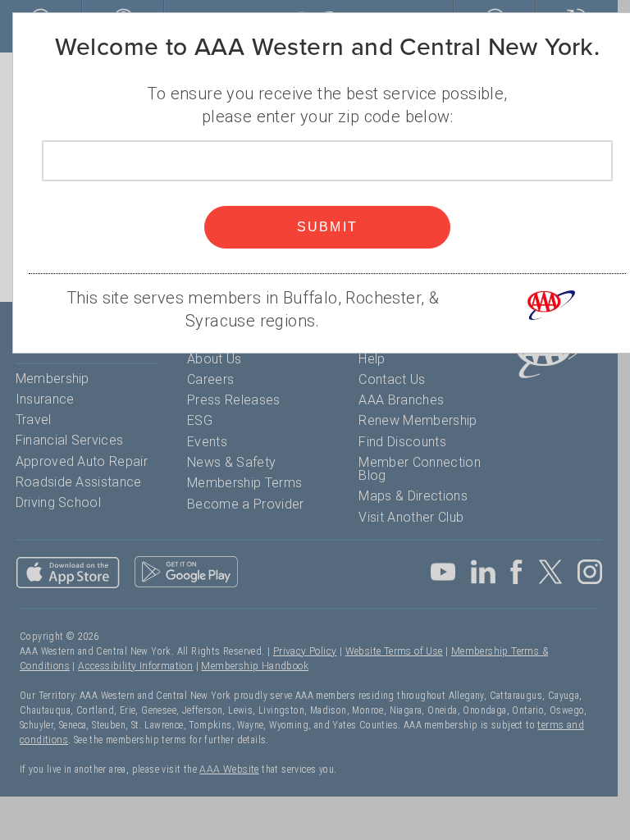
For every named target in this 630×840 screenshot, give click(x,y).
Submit (327, 227)
